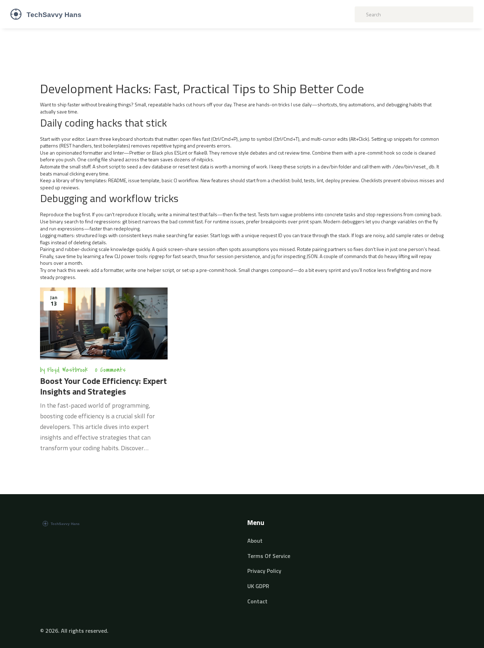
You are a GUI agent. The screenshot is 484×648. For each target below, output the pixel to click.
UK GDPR (258, 586)
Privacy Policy (264, 570)
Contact (257, 601)
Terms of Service (268, 556)
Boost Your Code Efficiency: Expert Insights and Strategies (103, 386)
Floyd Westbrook (67, 370)
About (255, 540)
